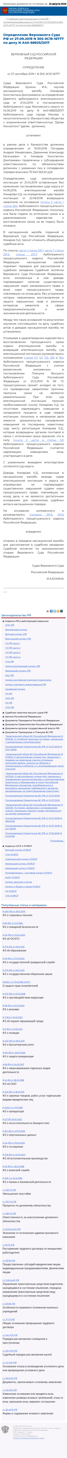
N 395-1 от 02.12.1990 (12, 1178)
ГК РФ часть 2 (12, 648)
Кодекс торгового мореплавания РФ (25, 684)
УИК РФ (9, 698)
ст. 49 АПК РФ (10, 1390)
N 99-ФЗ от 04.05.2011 (13, 1064)
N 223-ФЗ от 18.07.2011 (13, 1092)
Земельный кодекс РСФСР (20, 868)
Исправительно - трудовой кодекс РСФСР (28, 872)
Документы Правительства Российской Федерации (34, 724)
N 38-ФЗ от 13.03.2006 (13, 1005)
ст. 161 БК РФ (9, 1304)
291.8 (61, 514)
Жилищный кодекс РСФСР (20, 863)
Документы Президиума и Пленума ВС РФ (29, 732)
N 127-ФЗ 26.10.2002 (12, 1119)
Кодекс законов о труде (18, 882)
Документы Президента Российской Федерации (32, 720)
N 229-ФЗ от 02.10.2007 (14, 1154)
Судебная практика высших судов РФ (26, 712)
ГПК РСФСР (11, 854)
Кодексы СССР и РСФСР (18, 846)
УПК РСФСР (11, 895)
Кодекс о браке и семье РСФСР (22, 886)
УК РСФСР (11, 891)
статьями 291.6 (41, 514)
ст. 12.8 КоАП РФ (11, 1280)
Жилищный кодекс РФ (18, 670)
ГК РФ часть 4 (13, 657)
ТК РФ (8, 693)
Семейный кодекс (15, 689)
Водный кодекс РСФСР (18, 850)
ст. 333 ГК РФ (9, 1190)
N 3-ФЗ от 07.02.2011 (12, 1029)
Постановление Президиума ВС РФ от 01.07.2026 (32, 795)
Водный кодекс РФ (16, 634)
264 (61, 357)
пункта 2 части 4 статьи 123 (38, 440)
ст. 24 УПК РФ (10, 1362)
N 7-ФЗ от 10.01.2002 (13, 1017)
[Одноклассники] (58, 610)
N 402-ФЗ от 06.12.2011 (14, 1041)
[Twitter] (54, 610)
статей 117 (31, 357)
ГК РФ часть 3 (12, 652)
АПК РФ (9, 625)
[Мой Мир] (61, 610)
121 (41, 357)
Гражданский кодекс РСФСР (21, 859)
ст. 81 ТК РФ (8, 1245)
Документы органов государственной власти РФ (32, 728)
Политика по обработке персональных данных (28, 1438)
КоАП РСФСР (12, 877)
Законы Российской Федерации (23, 716)
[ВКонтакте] (51, 610)
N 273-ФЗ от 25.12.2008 (14, 994)
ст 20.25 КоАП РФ (11, 1229)
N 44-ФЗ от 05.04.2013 (14, 1143)
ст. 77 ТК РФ (9, 1319)
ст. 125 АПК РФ (10, 1409)
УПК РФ (9, 707)
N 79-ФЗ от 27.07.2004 (14, 958)
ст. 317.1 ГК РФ (9, 1202)
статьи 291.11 (26, 254)
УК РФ (8, 702)
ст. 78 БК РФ (9, 1260)
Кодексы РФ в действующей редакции (27, 621)
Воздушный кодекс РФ (18, 638)
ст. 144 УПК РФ (10, 1335)
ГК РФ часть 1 (12, 643)
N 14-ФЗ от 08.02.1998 (13, 1080)
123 (46, 357)
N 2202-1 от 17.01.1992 (13, 1107)
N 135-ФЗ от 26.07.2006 (14, 1052)
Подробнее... (57, 840)
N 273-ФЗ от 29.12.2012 (14, 947)
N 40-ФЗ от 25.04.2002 (14, 935)
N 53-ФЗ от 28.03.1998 (13, 1166)
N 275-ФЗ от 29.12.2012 (14, 970)
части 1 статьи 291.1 (31, 250)
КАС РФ (9, 675)
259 (52, 357)
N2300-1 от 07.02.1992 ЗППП (16, 982)
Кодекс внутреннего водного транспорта (28, 680)
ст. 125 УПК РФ (10, 1351)
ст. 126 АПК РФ (10, 1378)
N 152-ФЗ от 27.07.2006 (14, 1131)
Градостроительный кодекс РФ (22, 666)
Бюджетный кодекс (16, 629)
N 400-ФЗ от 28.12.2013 (14, 911)
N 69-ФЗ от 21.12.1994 (13, 923)
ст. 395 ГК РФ (9, 1213)
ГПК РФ (9, 661)
